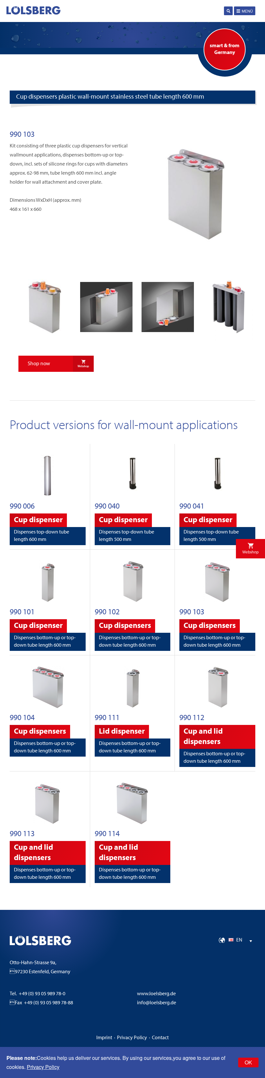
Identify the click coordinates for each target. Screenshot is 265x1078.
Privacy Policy (132, 1037)
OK (248, 1062)
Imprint (104, 1037)
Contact (160, 1037)
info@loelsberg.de (156, 1003)
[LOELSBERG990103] (196, 256)
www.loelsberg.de (156, 994)
